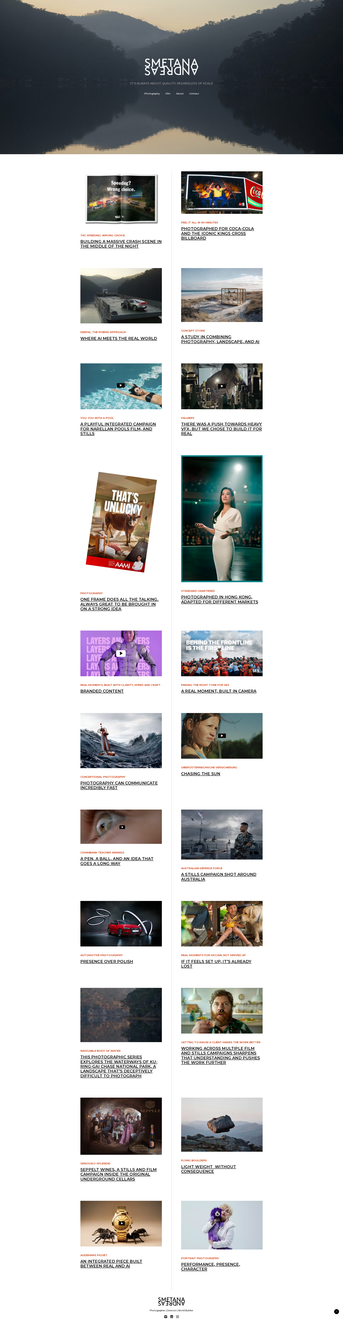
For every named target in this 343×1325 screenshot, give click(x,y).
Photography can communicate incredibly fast (119, 785)
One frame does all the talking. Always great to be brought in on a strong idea (119, 604)
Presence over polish (106, 961)
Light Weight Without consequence (208, 1169)
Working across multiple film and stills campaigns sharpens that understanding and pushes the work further (220, 1055)
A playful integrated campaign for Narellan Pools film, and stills (118, 429)
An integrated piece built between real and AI (111, 1263)
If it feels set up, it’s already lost (216, 964)
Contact (194, 93)
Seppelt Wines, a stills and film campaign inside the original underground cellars (118, 1174)
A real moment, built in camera (219, 691)
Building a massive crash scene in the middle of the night (121, 244)
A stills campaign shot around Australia (218, 876)
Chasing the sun (200, 773)
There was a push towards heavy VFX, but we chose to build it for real (221, 429)
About (180, 93)
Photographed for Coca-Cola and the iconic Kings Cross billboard (217, 233)
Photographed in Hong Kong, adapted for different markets (219, 599)
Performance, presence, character (210, 1266)
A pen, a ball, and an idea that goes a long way (116, 861)
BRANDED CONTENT (102, 691)
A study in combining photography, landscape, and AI (220, 339)
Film (167, 93)
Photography (152, 93)
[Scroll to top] (336, 1311)
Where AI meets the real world (118, 338)
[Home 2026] (171, 1301)
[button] (121, 199)
